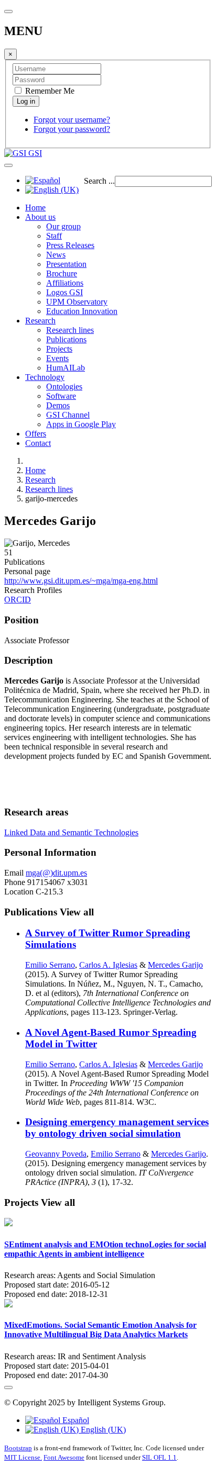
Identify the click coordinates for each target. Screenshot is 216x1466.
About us (40, 216)
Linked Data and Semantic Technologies (71, 832)
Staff (54, 235)
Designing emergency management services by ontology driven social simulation (117, 1127)
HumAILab (65, 367)
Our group (63, 226)
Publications (66, 339)
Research (40, 320)
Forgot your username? (72, 119)
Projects (59, 348)
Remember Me (48, 90)
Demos (58, 405)
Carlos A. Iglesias (108, 964)
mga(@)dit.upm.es (56, 872)
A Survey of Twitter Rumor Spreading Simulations (107, 938)
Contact (38, 443)
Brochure (61, 273)
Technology (44, 377)
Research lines (70, 330)
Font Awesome (64, 1457)
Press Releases (70, 245)
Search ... (99, 180)
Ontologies (64, 386)
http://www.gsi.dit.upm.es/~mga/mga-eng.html (81, 580)
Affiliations (64, 282)
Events (57, 358)
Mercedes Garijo (175, 964)
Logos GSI (64, 292)
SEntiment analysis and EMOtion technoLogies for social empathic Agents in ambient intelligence (105, 1249)
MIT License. (23, 1457)
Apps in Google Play (81, 424)
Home (35, 207)
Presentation (66, 264)
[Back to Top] (8, 1387)
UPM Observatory (76, 301)
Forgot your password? (72, 129)
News (56, 254)
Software (61, 395)
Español (74, 1420)
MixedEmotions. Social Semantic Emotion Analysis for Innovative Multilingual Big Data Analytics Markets (100, 1329)
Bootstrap (18, 1448)
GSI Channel (68, 414)
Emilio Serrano (50, 964)
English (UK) (102, 1429)
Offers (35, 433)
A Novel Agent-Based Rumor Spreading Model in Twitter (111, 1038)
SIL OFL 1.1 (159, 1457)
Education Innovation (81, 311)
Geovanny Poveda (56, 1153)
